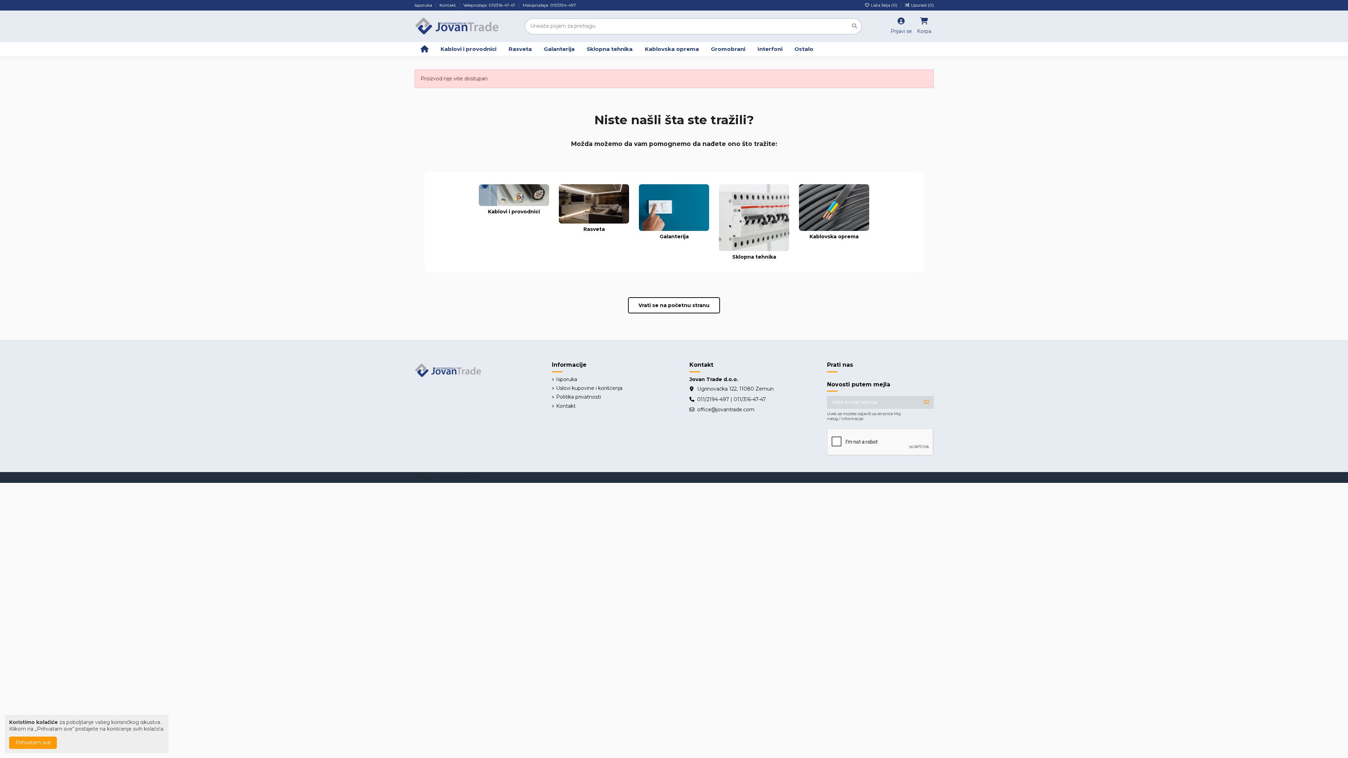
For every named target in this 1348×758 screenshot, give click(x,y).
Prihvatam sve (33, 742)
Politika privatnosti (578, 397)
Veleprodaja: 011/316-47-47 (489, 5)
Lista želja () (884, 5)
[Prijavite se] (926, 402)
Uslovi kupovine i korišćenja (589, 388)
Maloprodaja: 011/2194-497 (549, 5)
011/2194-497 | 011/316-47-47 (731, 399)
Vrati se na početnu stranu (674, 305)
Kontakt (448, 5)
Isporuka (424, 5)
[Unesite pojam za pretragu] (854, 26)
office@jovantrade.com (725, 409)
